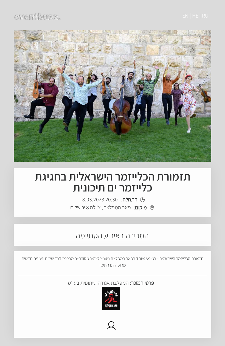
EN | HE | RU (195, 15)
